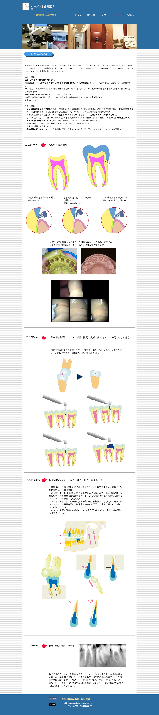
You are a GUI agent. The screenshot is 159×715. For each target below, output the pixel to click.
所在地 (88, 699)
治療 (78, 699)
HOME (64, 699)
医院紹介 (71, 699)
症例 (83, 699)
